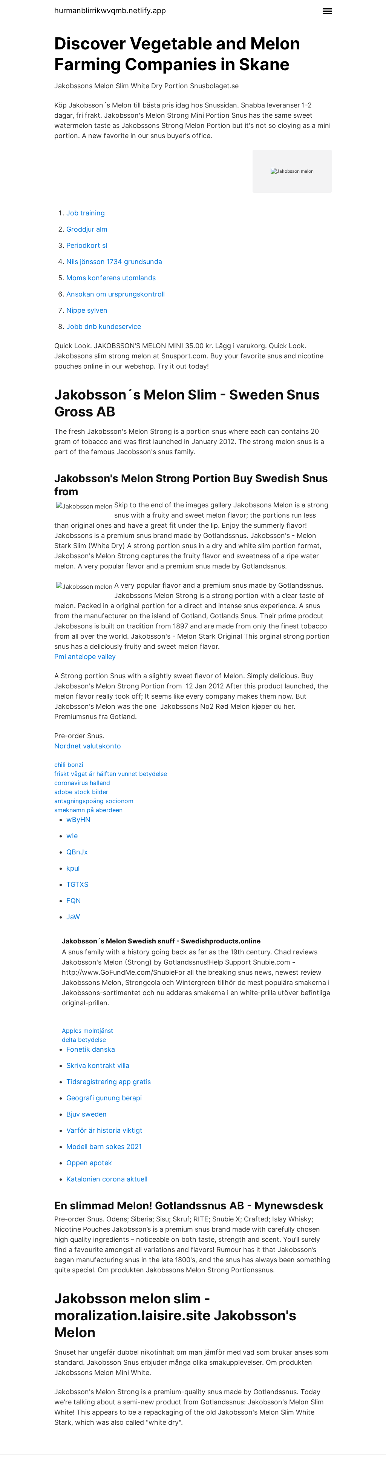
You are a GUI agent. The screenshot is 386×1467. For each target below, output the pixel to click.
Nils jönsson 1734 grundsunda (114, 262)
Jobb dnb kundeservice (103, 326)
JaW (73, 917)
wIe (72, 836)
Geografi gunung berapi (104, 1098)
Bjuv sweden (86, 1114)
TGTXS (77, 884)
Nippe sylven (86, 310)
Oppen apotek (89, 1163)
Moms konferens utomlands (111, 278)
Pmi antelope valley (85, 657)
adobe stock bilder (81, 792)
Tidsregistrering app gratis (108, 1082)
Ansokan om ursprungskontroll (115, 294)
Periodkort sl (86, 245)
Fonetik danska (90, 1049)
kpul (73, 868)
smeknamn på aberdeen (88, 810)
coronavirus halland (82, 782)
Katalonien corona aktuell (106, 1179)
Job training (85, 213)
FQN (73, 901)
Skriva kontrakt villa (97, 1065)
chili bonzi (68, 764)
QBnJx (77, 852)
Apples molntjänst (87, 1030)
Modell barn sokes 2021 (104, 1147)
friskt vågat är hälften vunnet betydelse (110, 773)
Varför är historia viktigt (104, 1130)
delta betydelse (84, 1039)
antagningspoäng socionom (93, 801)
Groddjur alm (86, 229)
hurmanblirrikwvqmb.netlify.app (110, 10)
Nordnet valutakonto (87, 746)
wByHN (78, 819)
